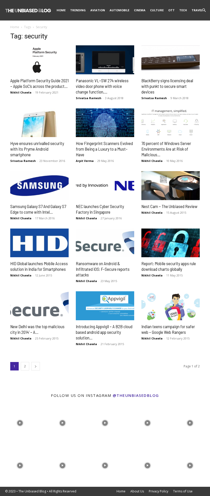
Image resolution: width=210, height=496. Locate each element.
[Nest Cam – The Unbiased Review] (170, 185)
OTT (171, 10)
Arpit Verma (85, 161)
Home (61, 10)
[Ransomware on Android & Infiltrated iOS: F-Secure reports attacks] (105, 243)
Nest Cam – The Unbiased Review (169, 206)
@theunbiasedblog (136, 395)
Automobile (119, 10)
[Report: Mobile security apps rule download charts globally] (170, 243)
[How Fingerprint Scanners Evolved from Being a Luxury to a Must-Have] (105, 122)
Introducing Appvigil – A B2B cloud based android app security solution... (104, 332)
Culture (157, 10)
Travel (197, 10)
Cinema (139, 10)
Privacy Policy (158, 491)
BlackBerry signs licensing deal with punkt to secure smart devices (167, 86)
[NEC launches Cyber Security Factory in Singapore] (105, 185)
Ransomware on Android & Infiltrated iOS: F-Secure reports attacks (103, 269)
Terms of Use (183, 491)
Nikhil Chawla (21, 92)
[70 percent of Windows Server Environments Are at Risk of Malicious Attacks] (170, 122)
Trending (78, 10)
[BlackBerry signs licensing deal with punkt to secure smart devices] (170, 59)
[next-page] (35, 366)
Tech (183, 10)
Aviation (97, 10)
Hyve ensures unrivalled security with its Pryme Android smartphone (37, 149)
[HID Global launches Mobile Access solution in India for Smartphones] (39, 243)
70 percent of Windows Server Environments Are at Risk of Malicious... (166, 149)
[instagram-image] (20, 422)
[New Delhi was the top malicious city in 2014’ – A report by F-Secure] (39, 305)
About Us (137, 491)
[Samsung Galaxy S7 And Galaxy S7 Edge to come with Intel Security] (39, 185)
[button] (204, 10)
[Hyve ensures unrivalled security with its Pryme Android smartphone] (39, 122)
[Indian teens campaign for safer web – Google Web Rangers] (170, 305)
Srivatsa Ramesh (88, 98)
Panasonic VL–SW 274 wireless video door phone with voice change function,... (102, 86)
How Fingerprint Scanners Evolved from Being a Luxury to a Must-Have (104, 149)
